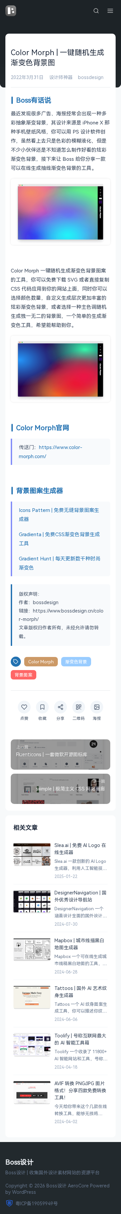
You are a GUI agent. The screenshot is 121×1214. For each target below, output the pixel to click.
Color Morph (41, 662)
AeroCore (78, 1185)
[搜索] (96, 11)
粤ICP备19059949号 (36, 1203)
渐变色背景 (76, 662)
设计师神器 (61, 77)
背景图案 (23, 675)
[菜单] (110, 10)
